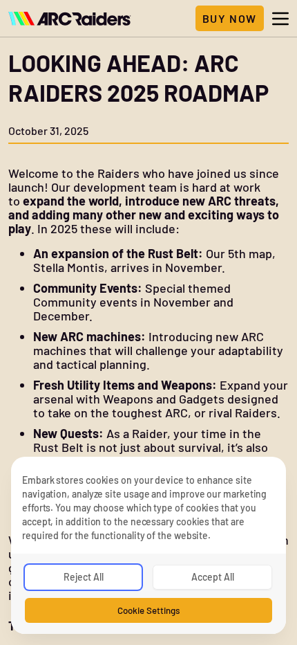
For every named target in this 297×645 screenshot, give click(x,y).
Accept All (212, 577)
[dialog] (148, 545)
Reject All (84, 577)
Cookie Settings (148, 610)
